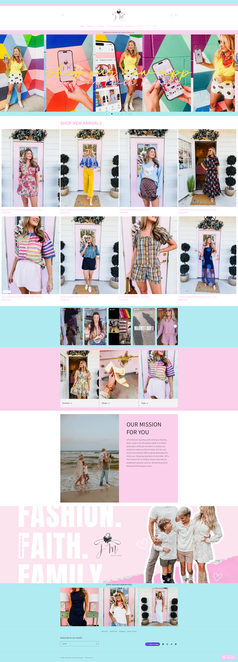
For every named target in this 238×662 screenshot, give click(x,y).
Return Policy (131, 631)
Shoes (104, 403)
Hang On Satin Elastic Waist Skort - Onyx (74, 297)
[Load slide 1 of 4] (112, 113)
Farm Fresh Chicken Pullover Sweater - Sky (134, 210)
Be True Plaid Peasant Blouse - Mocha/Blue (134, 297)
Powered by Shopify (77, 657)
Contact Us (113, 631)
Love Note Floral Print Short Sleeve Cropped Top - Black (197, 210)
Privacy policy (89, 657)
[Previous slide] (107, 114)
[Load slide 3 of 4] (118, 113)
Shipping (122, 631)
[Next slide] (126, 114)
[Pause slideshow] (131, 114)
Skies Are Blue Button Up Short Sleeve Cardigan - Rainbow (22, 297)
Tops (143, 403)
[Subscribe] (96, 643)
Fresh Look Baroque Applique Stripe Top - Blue (77, 210)
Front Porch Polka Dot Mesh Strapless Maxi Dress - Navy (197, 297)
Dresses (65, 403)
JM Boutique (68, 657)
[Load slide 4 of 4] (121, 113)
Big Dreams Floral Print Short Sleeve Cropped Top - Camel (21, 210)
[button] (62, 15)
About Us (105, 631)
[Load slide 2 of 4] (115, 113)
